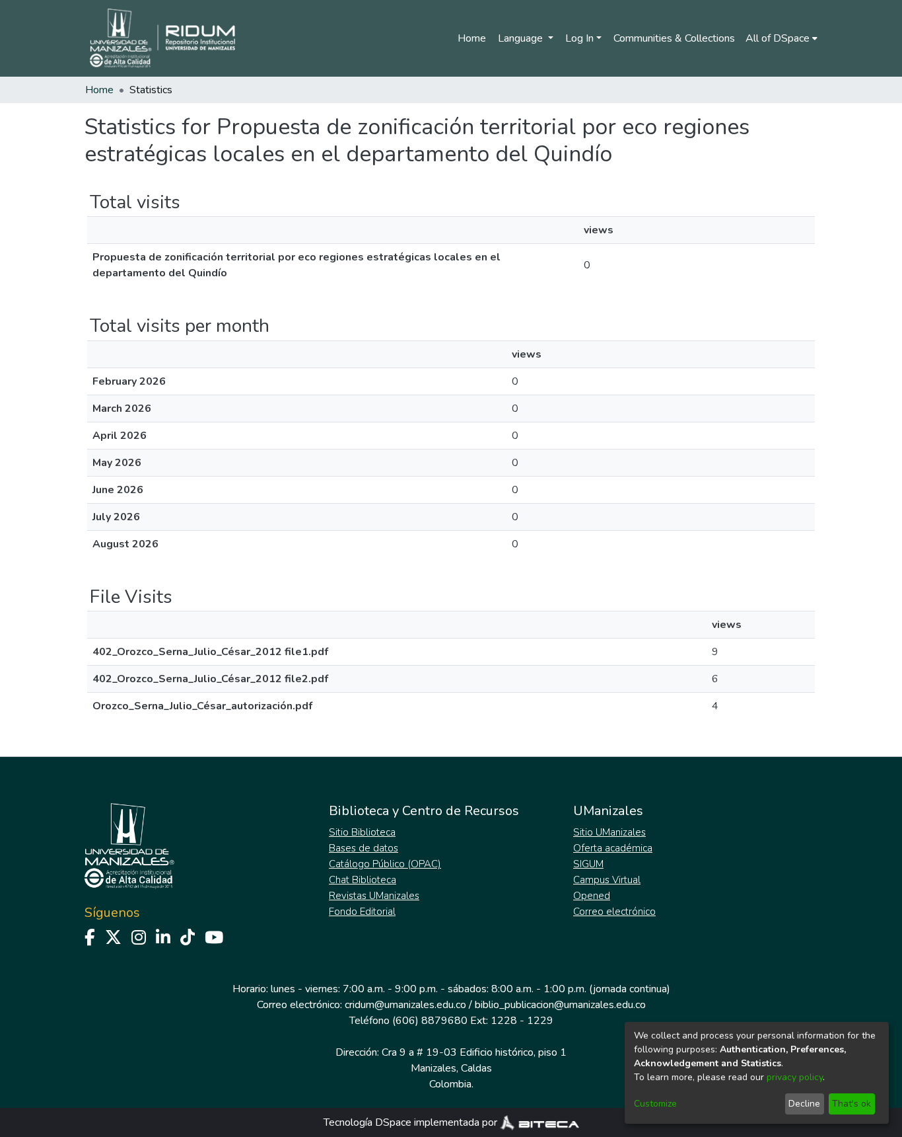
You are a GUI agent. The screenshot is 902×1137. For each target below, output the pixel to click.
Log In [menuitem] (579, 38)
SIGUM (588, 864)
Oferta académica (612, 848)
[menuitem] (781, 38)
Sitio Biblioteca (362, 832)
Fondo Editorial (362, 911)
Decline (804, 1103)
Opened (591, 895)
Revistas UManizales (374, 895)
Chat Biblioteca (362, 879)
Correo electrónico (614, 911)
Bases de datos (363, 848)
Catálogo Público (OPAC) (385, 864)
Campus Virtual (607, 879)
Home (472, 38)
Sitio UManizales (609, 832)
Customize (655, 1103)
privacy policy (795, 1077)
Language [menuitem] (521, 38)
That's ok (851, 1103)
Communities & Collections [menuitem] (674, 38)
